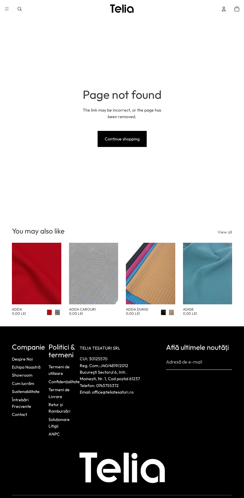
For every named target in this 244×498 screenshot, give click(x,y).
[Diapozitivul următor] (54, 273)
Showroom (22, 375)
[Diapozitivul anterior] (18, 273)
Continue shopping (122, 139)
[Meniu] (7, 9)
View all (225, 232)
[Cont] (223, 8)
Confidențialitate (64, 381)
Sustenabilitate (26, 391)
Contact (19, 414)
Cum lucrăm (23, 383)
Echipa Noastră (26, 367)
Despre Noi (22, 358)
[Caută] (19, 8)
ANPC (54, 434)
